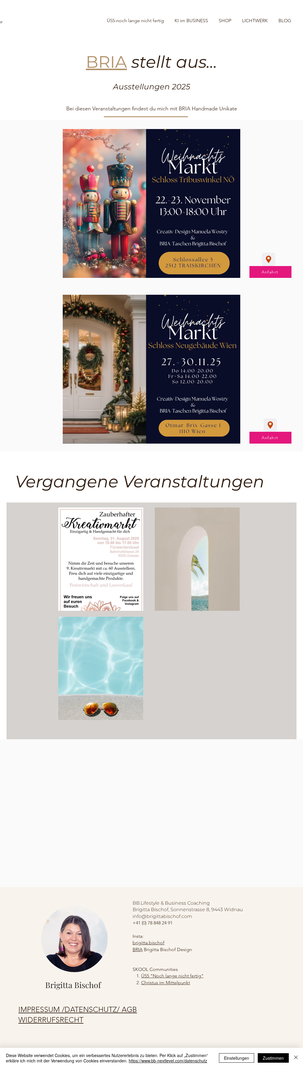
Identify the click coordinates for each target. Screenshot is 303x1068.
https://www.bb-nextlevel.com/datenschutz (168, 1061)
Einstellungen (236, 1058)
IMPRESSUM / (41, 1009)
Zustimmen (273, 1058)
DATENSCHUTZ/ (93, 1009)
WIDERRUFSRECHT (50, 1019)
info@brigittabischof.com (162, 916)
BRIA (138, 949)
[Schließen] (295, 1058)
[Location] (268, 259)
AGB (129, 1009)
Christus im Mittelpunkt (165, 982)
